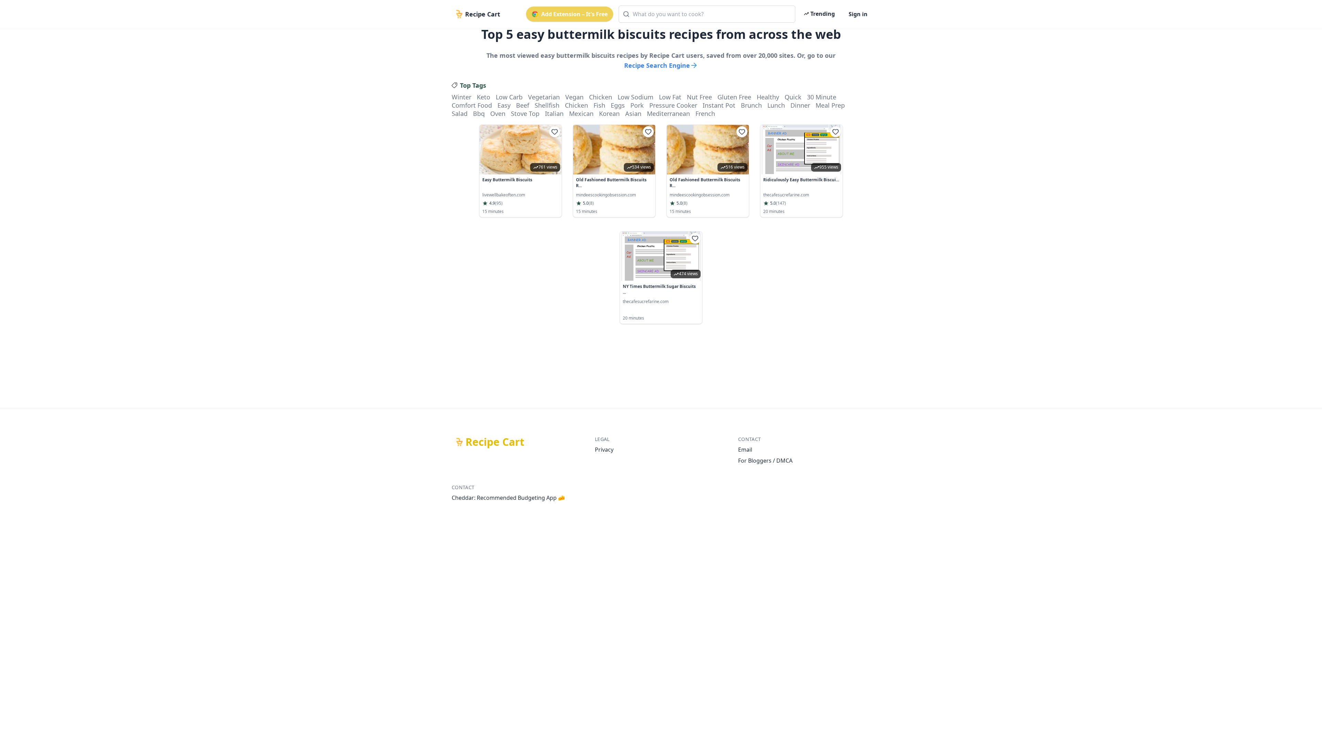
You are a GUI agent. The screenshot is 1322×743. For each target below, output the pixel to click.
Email (745, 449)
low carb (509, 97)
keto (483, 97)
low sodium (635, 97)
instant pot (719, 105)
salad (460, 113)
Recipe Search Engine (657, 65)
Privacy (604, 449)
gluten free (734, 97)
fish (599, 105)
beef (522, 105)
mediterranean (668, 113)
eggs (618, 105)
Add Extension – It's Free (574, 14)
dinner (800, 105)
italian (554, 113)
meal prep (830, 105)
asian (633, 113)
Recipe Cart (494, 442)
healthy (768, 97)
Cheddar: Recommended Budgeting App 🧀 (508, 498)
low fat (670, 97)
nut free (699, 97)
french (705, 113)
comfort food (472, 105)
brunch (751, 105)
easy (504, 105)
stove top (525, 113)
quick (793, 97)
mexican (581, 113)
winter (461, 97)
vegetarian (544, 97)
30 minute (821, 97)
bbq (479, 113)
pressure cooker (673, 105)
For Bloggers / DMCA (765, 460)
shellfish (547, 105)
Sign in (858, 14)
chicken (600, 97)
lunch (776, 105)
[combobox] (707, 14)
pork (637, 105)
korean (609, 113)
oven (497, 113)
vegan (574, 97)
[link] (521, 171)
